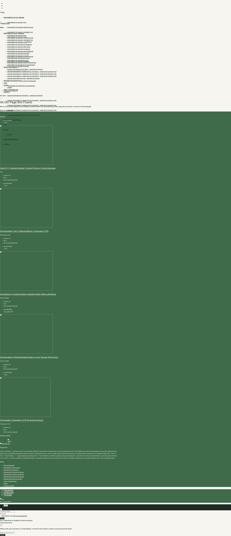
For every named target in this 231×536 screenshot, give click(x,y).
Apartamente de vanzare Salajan (17, 60)
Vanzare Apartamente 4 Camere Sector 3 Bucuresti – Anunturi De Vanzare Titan (31, 110)
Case (5, 125)
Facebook (8, 490)
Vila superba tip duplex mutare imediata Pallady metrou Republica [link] (28, 294)
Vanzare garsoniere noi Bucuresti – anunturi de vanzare (25, 95)
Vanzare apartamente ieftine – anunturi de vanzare (23, 115)
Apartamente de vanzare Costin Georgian (20, 51)
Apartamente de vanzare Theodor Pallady (20, 27)
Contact (7, 92)
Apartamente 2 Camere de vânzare (14, 472)
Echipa (6, 85)
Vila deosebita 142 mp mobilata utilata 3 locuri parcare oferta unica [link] (29, 357)
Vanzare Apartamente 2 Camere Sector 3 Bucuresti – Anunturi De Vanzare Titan (31, 100)
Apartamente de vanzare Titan (16, 22)
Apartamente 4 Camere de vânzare (14, 476)
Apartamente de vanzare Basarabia (18, 53)
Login (2, 518)
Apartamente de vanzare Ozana (17, 42)
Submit (3, 535)
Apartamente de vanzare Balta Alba (18, 58)
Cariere (9, 87)
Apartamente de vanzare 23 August (18, 66)
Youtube (8, 495)
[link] (26, 164)
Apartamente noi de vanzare (14, 17)
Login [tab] (5, 505)
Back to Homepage (6, 110)
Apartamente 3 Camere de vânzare (14, 474)
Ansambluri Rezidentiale (12, 120)
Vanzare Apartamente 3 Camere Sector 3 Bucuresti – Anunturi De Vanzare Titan (31, 74)
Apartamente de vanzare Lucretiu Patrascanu (21, 81)
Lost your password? (20, 516)
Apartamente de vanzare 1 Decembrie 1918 (20, 32)
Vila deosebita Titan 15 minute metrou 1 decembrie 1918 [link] (24, 231)
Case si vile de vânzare (10, 481)
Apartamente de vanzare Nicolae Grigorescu (21, 86)
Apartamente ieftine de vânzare (13, 479)
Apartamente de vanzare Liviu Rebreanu (19, 44)
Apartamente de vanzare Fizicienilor (18, 49)
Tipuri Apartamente (11, 67)
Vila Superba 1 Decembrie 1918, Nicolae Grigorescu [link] (21, 420)
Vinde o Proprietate (11, 90)
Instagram (9, 492)
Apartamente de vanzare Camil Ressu (18, 47)
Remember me (7, 516)
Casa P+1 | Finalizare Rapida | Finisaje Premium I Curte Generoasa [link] (27, 168)
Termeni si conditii (5, 435)
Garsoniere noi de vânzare (11, 470)
